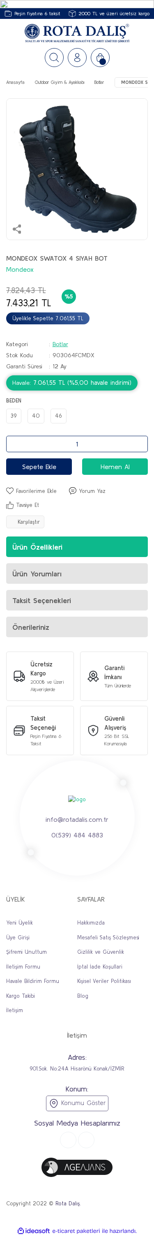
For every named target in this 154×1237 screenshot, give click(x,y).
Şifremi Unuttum (26, 952)
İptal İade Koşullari (99, 967)
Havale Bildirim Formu (32, 981)
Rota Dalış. (68, 1203)
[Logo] (77, 33)
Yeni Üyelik (19, 923)
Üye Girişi (18, 937)
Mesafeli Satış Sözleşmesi (108, 937)
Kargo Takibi (20, 996)
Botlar (60, 344)
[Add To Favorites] (31, 491)
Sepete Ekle (39, 466)
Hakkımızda (91, 923)
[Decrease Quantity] (15, 444)
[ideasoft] (33, 1231)
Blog (82, 996)
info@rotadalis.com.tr (77, 819)
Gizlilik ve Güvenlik (100, 952)
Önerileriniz (30, 627)
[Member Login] (77, 57)
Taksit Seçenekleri (41, 600)
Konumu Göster (82, 1102)
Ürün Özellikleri (37, 547)
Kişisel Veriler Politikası (104, 981)
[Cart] (100, 57)
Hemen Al (115, 466)
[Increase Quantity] (139, 444)
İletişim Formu (23, 967)
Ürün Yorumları (37, 573)
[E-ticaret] (76, 1231)
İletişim (14, 1010)
